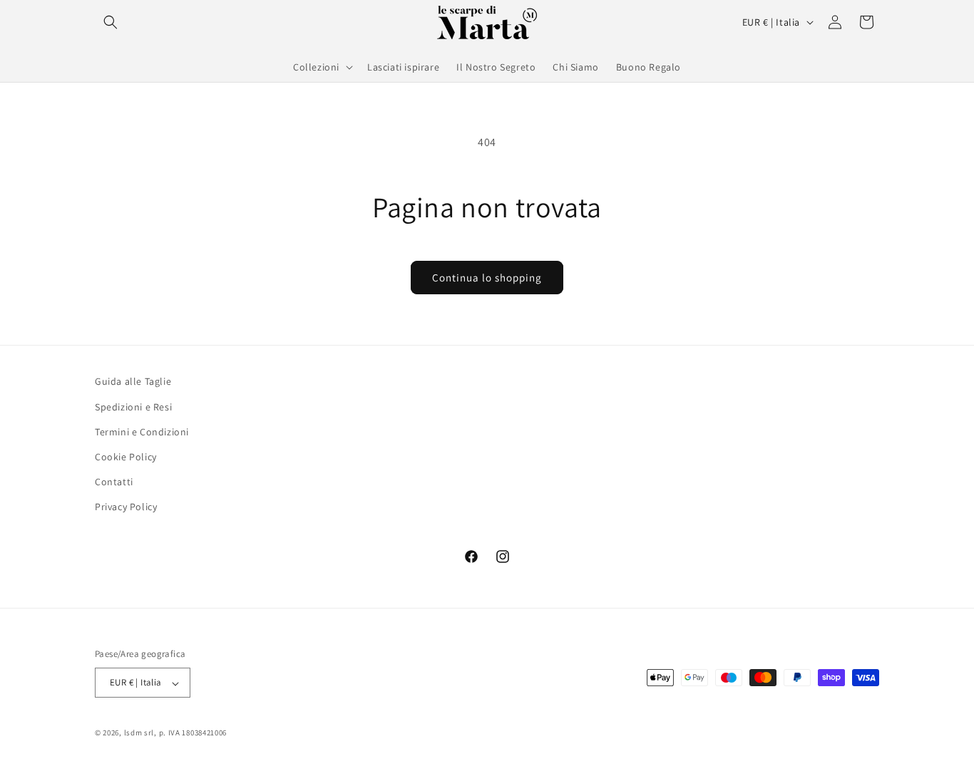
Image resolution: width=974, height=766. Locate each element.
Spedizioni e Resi (133, 406)
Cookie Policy (126, 456)
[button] (110, 22)
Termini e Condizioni (142, 431)
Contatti (114, 481)
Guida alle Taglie (133, 381)
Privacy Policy (126, 506)
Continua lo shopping (487, 277)
